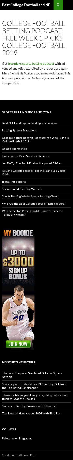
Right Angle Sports (14, 181)
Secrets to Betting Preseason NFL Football (29, 406)
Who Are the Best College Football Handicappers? (33, 203)
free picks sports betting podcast (31, 63)
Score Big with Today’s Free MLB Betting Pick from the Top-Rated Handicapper (34, 385)
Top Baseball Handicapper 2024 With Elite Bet (31, 413)
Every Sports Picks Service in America (25, 156)
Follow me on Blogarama (17, 438)
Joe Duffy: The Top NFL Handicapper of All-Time (32, 163)
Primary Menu (68, 5)
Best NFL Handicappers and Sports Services (29, 123)
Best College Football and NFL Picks (28, 5)
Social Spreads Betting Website (22, 189)
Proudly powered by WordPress (19, 455)
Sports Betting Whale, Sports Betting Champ (30, 196)
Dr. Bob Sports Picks (15, 148)
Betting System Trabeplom (19, 130)
